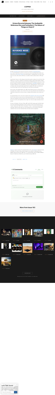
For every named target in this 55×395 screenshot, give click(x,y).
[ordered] (23, 178)
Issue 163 (14, 159)
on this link (34, 149)
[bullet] (24, 178)
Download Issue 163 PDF (28, 31)
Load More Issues (27, 273)
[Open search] (49, 2)
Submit (15, 392)
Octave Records (16, 71)
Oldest (42, 169)
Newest (39, 169)
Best (36, 169)
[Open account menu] (50, 2)
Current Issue (25, 159)
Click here (12, 149)
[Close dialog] (17, 384)
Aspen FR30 (35, 83)
